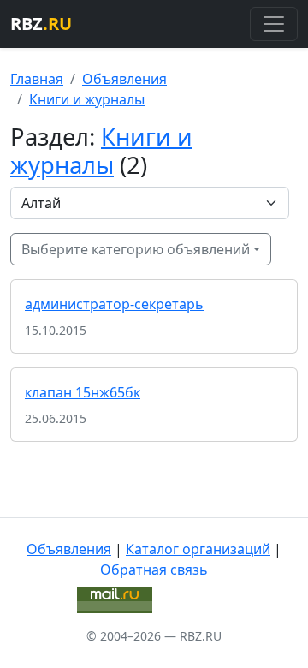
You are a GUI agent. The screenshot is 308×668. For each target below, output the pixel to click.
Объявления (124, 78)
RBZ (41, 23)
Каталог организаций (198, 549)
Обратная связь (154, 569)
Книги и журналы (87, 99)
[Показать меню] (274, 24)
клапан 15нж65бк (82, 392)
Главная (36, 78)
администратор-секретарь (114, 304)
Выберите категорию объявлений (135, 249)
